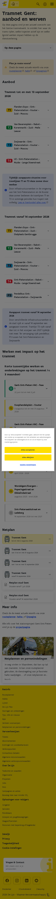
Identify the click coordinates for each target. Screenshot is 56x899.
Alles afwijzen (28, 457)
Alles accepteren (28, 450)
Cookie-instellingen (28, 465)
